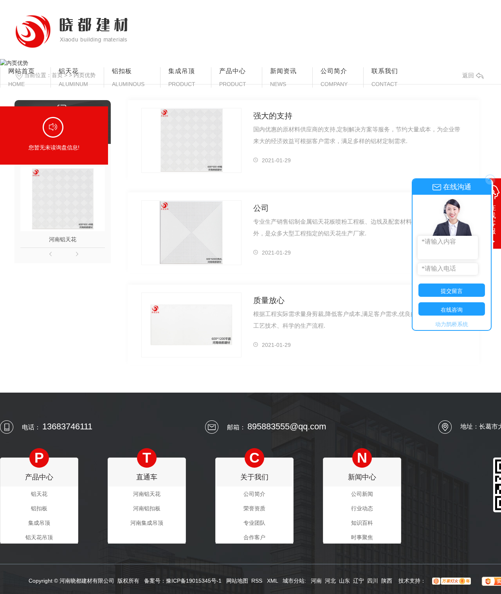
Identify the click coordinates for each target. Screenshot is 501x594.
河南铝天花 (62, 239)
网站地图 (237, 581)
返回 (468, 75)
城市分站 (294, 581)
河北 (330, 581)
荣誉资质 (254, 508)
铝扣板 (128, 77)
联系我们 (384, 77)
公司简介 (334, 77)
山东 (344, 581)
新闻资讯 (283, 77)
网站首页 (21, 77)
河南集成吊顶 (146, 523)
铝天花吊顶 (39, 537)
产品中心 (232, 77)
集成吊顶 (181, 77)
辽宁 (358, 581)
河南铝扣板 (146, 508)
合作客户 (254, 537)
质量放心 (269, 300)
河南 (316, 581)
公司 (261, 208)
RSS (257, 581)
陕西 (386, 581)
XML (273, 581)
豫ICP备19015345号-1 (194, 581)
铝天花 (73, 77)
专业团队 (254, 523)
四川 (372, 581)
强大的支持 (272, 115)
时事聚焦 (362, 537)
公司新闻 (362, 494)
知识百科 (362, 523)
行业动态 (362, 508)
